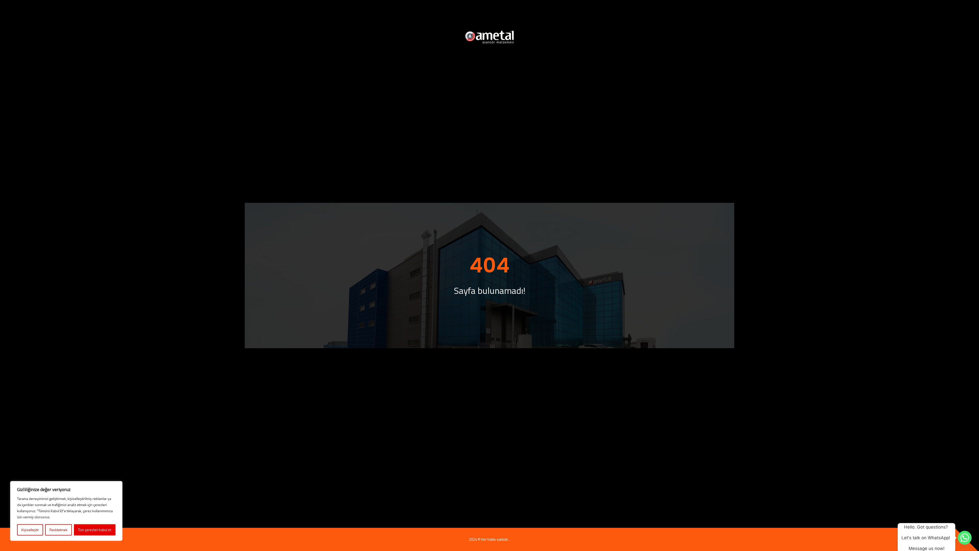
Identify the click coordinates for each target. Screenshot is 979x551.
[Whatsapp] (965, 538)
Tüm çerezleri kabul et (94, 529)
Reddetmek (58, 529)
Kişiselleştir (30, 529)
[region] (66, 511)
